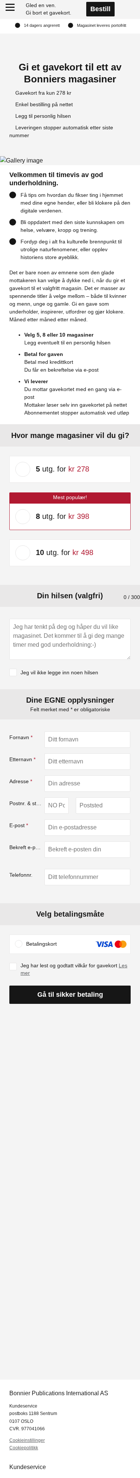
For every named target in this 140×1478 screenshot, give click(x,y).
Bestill (100, 9)
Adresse (20, 781)
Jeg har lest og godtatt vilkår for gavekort (74, 969)
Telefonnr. (20, 875)
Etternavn (22, 759)
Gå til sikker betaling (70, 994)
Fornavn (20, 737)
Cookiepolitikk (23, 1447)
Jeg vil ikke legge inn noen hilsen (59, 672)
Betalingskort (41, 944)
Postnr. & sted (26, 803)
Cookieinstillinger (27, 1440)
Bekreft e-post (26, 847)
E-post (18, 825)
